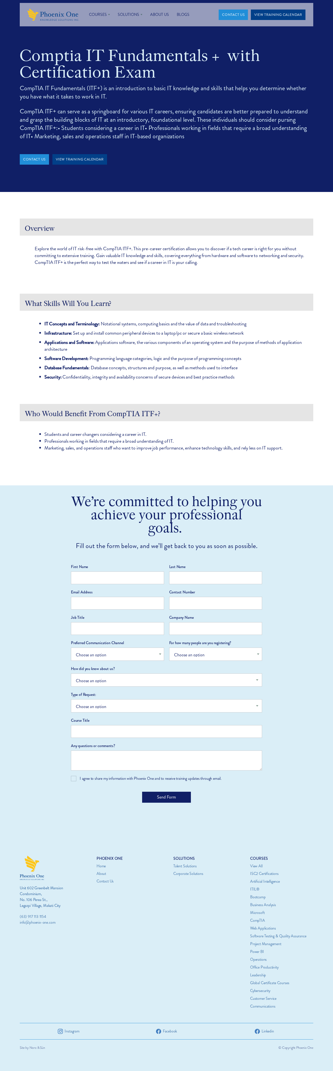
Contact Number (182, 592)
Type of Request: (83, 694)
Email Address (82, 592)
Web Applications (263, 928)
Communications (262, 1006)
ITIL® (254, 889)
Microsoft (257, 912)
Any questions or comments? (93, 746)
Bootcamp (258, 897)
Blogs (183, 14)
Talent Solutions (185, 866)
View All (256, 866)
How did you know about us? (93, 668)
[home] (53, 15)
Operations (258, 959)
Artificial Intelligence (265, 881)
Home (101, 866)
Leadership (258, 975)
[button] (99, 14)
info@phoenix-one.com (37, 922)
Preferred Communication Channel (97, 643)
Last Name (177, 567)
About (101, 873)
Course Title (80, 720)
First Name (79, 567)
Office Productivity (264, 967)
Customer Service (263, 998)
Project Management (265, 944)
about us (159, 14)
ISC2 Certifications (264, 873)
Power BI (257, 951)
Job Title (77, 617)
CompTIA (257, 920)
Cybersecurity (260, 990)
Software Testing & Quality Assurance (278, 936)
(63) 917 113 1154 (33, 916)
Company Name (181, 617)
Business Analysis (263, 905)
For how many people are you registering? (200, 643)
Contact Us (105, 881)
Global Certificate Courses (269, 983)
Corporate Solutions (188, 873)
